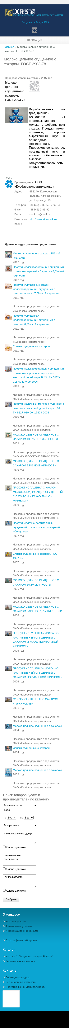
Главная (9, 46)
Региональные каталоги (20, 961)
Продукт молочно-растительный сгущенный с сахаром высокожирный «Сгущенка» (36, 527)
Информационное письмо (22, 930)
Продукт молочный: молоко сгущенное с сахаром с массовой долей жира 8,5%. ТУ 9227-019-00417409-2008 (38, 408)
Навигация (34, 40)
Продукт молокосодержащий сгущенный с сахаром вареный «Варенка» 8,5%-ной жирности (38, 271)
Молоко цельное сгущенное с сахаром (37, 725)
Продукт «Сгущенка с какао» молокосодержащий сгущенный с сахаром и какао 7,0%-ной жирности (36, 289)
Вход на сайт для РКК (35, 22)
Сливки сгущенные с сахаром (31, 346)
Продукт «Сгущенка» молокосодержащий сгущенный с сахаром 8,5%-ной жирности (34, 320)
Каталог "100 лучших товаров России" (29, 956)
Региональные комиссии (21, 981)
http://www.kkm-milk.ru (43, 219)
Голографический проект (21, 940)
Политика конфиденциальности (25, 986)
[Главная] (34, 15)
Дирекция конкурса (18, 977)
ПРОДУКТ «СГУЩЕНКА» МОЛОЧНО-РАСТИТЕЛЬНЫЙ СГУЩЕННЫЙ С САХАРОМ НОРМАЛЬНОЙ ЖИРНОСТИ (37, 673)
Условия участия (16, 921)
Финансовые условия (19, 926)
